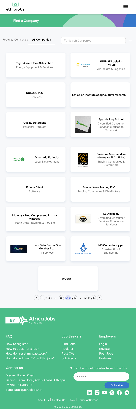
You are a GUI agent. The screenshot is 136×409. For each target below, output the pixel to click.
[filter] (130, 40)
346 (87, 297)
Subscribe (117, 385)
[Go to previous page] (36, 297)
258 (68, 297)
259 (74, 297)
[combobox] (93, 41)
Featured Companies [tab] (15, 39)
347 (93, 297)
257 (62, 297)
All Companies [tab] (41, 39)
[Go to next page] (99, 297)
